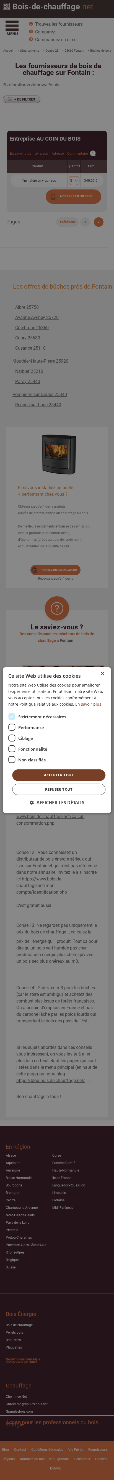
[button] (57, 802)
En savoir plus (88, 704)
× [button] (102, 673)
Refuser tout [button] (59, 789)
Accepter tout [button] (59, 774)
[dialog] (57, 740)
